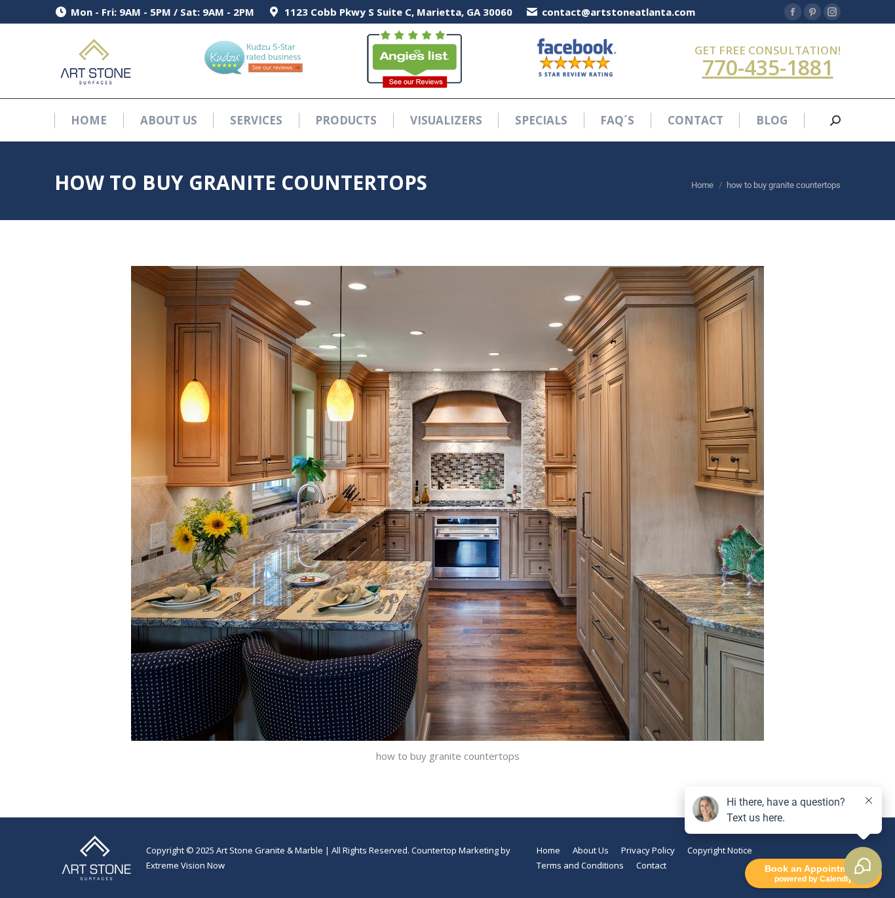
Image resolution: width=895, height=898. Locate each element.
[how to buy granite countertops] (447, 503)
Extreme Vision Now (185, 865)
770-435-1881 (767, 67)
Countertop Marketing (455, 850)
